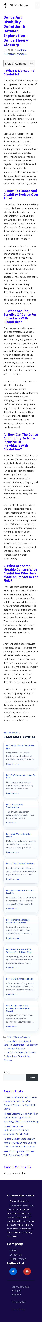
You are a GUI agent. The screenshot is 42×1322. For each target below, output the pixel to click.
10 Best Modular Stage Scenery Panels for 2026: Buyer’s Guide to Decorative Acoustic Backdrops (20, 1142)
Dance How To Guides (22, 1205)
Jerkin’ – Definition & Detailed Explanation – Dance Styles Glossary (20, 1056)
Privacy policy (18, 1302)
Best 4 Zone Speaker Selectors (20, 863)
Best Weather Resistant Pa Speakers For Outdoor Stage (19, 950)
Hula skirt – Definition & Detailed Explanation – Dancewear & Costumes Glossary (21, 1045)
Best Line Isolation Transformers (14, 805)
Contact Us (16, 1254)
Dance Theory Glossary (18, 1037)
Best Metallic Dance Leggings (19, 979)
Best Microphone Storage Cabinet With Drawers (18, 921)
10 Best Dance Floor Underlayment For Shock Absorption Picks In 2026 (16, 1130)
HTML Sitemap (18, 1258)
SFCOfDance (19, 5)
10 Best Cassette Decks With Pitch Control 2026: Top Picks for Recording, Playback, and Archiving (21, 1117)
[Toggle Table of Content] (30, 63)
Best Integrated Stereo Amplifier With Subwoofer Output (18, 1008)
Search (7, 1072)
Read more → (12, 764)
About (13, 1250)
